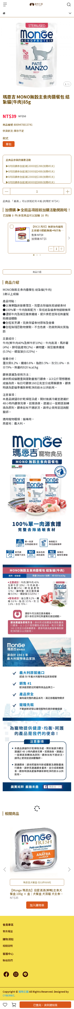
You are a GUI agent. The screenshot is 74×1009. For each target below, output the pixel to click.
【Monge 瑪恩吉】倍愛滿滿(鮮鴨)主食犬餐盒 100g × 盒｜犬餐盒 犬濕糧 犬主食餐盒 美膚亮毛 (36, 892)
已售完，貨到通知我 (45, 1005)
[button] (69, 238)
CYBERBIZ (8, 995)
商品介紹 (37, 271)
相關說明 (8, 945)
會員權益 (8, 931)
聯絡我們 (8, 960)
